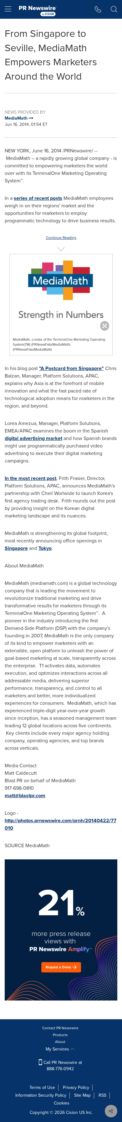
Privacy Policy (76, 1087)
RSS (102, 1095)
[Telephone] (98, 9)
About (60, 1042)
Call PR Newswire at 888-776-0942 (62, 1065)
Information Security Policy (40, 1095)
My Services (58, 1049)
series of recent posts (38, 198)
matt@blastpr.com (25, 795)
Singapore (16, 548)
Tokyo (45, 548)
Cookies (61, 1103)
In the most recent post (30, 478)
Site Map (82, 1095)
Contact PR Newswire (60, 1028)
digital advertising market (33, 438)
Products (60, 1035)
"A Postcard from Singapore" (71, 368)
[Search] (114, 9)
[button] (61, 290)
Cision (72, 1112)
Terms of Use (42, 1087)
